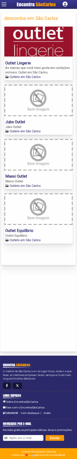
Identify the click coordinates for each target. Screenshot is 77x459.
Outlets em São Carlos (25, 77)
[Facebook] (7, 386)
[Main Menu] (4, 4)
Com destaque (30, 413)
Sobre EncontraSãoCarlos (22, 401)
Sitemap (51, 451)
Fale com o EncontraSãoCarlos (25, 407)
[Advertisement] (38, 309)
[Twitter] (17, 386)
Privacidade (38, 451)
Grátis (47, 413)
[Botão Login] (65, 4)
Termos (25, 451)
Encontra (36, 4)
